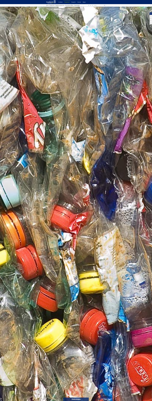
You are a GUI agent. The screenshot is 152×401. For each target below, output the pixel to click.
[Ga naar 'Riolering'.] (92, 5)
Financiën (79, 2)
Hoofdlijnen (60, 2)
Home (47, 5)
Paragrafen (73, 2)
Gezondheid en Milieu (69, 5)
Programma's (67, 2)
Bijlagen (84, 2)
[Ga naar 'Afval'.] (89, 5)
